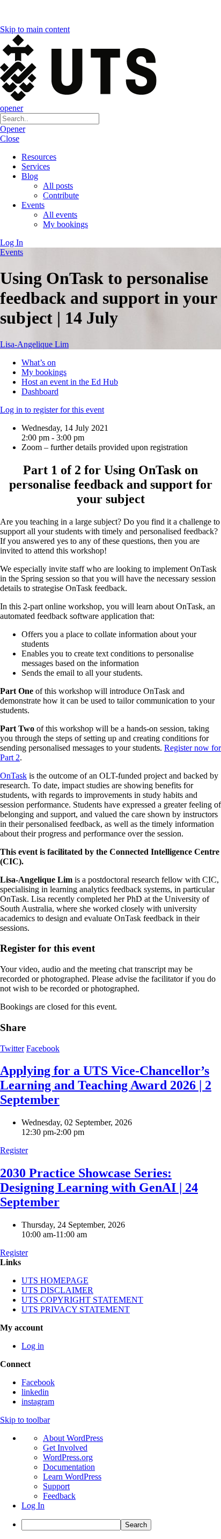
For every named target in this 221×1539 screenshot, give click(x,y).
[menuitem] (121, 1524)
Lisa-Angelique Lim (34, 344)
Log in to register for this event (52, 409)
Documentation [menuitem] (69, 1466)
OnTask (13, 775)
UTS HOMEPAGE (55, 1280)
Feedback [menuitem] (59, 1495)
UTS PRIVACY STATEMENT (75, 1309)
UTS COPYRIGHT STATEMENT (82, 1299)
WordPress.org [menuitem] (68, 1457)
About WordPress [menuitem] (73, 1438)
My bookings (65, 224)
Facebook (43, 1048)
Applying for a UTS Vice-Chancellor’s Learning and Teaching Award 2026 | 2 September (105, 1085)
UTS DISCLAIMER (57, 1290)
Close (9, 138)
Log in (32, 1345)
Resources (38, 156)
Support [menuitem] (56, 1486)
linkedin (35, 1391)
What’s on (38, 362)
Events (33, 205)
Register (14, 1150)
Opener (12, 128)
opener (11, 108)
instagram (37, 1401)
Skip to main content (35, 29)
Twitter (12, 1048)
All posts (58, 185)
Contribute (61, 195)
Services (35, 166)
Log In (11, 242)
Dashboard (39, 391)
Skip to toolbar (25, 1419)
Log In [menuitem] (33, 1505)
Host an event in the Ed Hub (69, 381)
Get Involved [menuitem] (65, 1447)
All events (60, 214)
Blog (29, 176)
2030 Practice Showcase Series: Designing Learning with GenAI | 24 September (99, 1187)
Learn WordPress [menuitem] (72, 1476)
